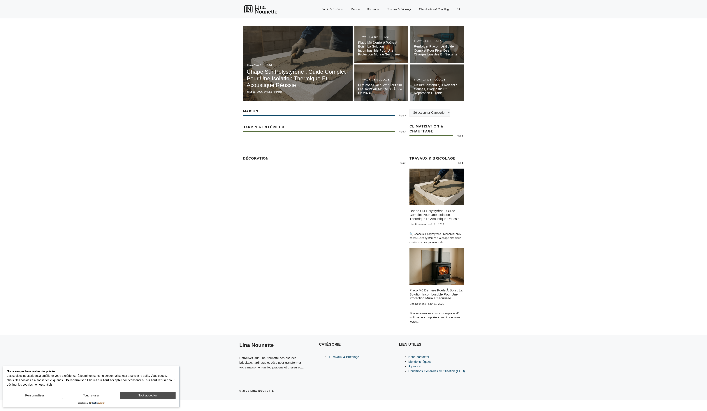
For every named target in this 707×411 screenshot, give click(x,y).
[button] (459, 9)
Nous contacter (418, 357)
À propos (414, 366)
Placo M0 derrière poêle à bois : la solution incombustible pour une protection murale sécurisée (379, 48)
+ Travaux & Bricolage (343, 357)
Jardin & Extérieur (332, 9)
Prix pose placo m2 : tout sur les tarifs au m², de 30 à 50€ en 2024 (380, 89)
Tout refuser (91, 395)
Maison (355, 9)
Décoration (373, 9)
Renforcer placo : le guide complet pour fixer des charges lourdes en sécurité (435, 50)
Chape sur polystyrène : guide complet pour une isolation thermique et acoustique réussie (296, 78)
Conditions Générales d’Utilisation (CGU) (436, 371)
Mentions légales (420, 361)
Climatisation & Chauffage (434, 9)
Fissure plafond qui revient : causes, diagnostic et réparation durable (435, 89)
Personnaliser (34, 395)
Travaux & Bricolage (399, 9)
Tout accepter (147, 395)
